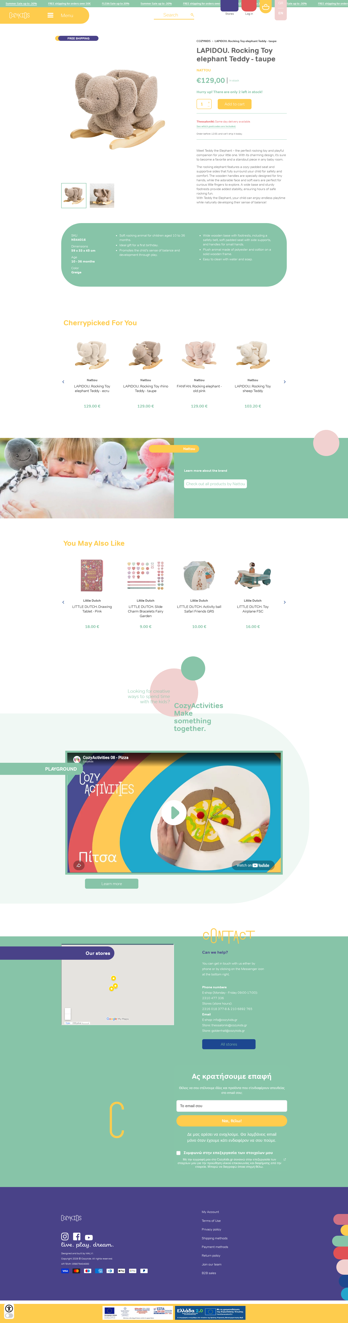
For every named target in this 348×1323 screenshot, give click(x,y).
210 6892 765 (241, 1009)
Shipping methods (215, 1238)
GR (280, 3)
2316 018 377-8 (214, 1009)
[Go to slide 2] (102, 195)
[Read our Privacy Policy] (284, 1159)
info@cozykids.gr (225, 1020)
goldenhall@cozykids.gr (228, 1031)
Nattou (204, 70)
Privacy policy (211, 1229)
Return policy (211, 1255)
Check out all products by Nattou (215, 483)
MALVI (89, 1253)
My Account (210, 1212)
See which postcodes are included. (216, 126)
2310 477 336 (213, 998)
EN (280, 13)
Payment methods (215, 1247)
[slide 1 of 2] (117, 109)
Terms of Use (211, 1221)
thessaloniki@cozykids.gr (229, 1025)
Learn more (112, 883)
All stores (229, 1044)
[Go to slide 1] (73, 195)
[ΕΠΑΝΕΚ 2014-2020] (138, 1313)
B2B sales (209, 1273)
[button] (174, 15)
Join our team (212, 1264)
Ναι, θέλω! (232, 1121)
